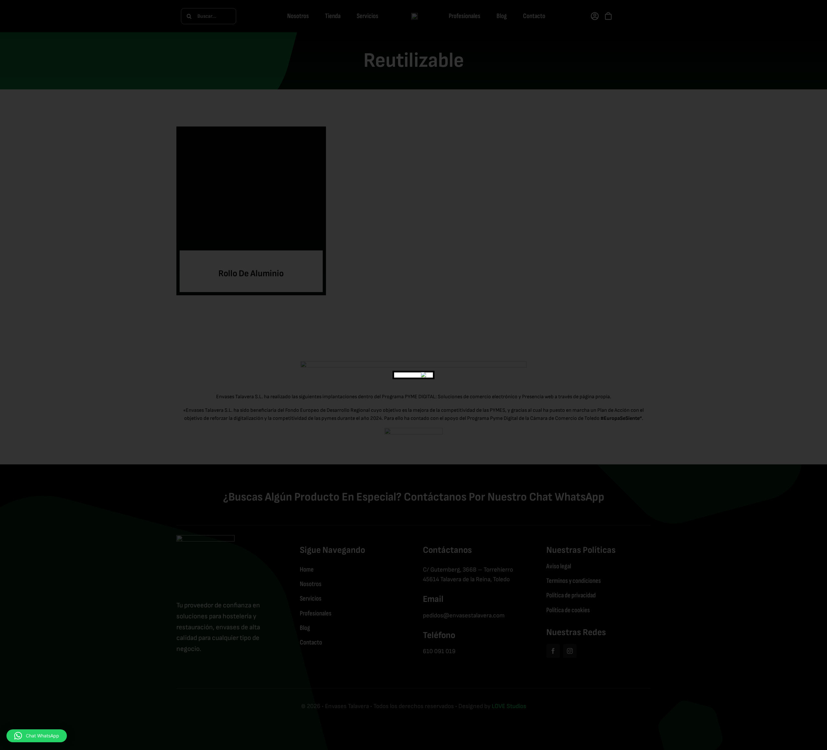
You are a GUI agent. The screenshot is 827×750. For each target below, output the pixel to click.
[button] (36, 735)
